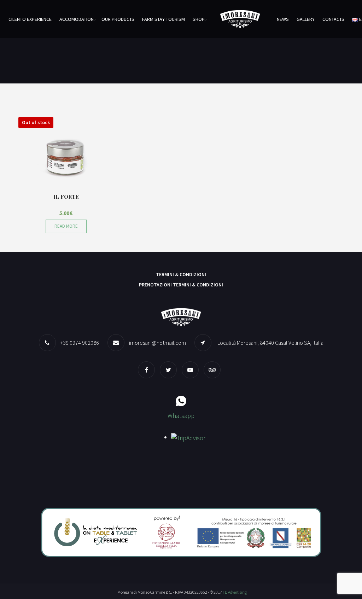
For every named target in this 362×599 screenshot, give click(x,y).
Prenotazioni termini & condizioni (181, 284)
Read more (66, 226)
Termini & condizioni (181, 274)
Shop (199, 19)
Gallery (306, 19)
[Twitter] (170, 370)
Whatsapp (181, 416)
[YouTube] (192, 370)
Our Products (117, 19)
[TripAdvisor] (214, 370)
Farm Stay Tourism (163, 19)
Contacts (333, 19)
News (283, 19)
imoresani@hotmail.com (157, 342)
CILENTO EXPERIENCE (30, 19)
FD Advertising (235, 592)
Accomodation (76, 19)
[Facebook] (148, 370)
